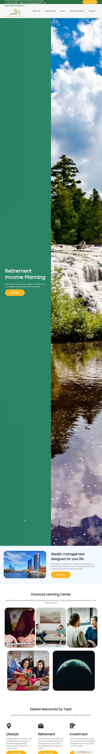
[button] (36, 11)
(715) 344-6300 (12, 3)
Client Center (90, 2)
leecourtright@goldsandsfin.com (34, 3)
